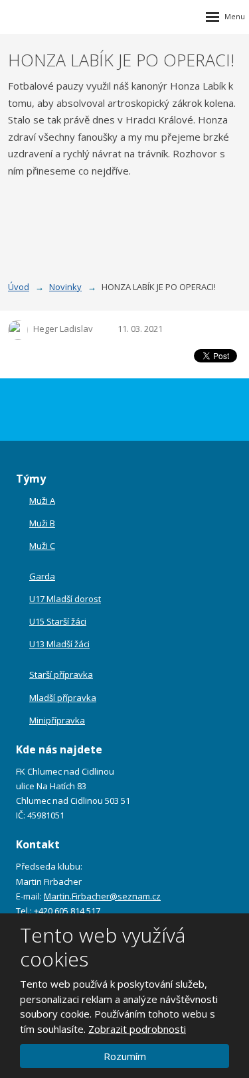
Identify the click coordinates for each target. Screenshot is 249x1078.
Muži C (42, 546)
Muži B (42, 523)
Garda (42, 576)
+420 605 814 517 (67, 911)
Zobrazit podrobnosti (137, 1029)
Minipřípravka (57, 720)
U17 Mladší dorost (65, 599)
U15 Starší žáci (57, 621)
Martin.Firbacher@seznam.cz (102, 896)
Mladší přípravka (62, 698)
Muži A (42, 500)
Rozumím (125, 1056)
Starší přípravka (61, 674)
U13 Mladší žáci (59, 644)
